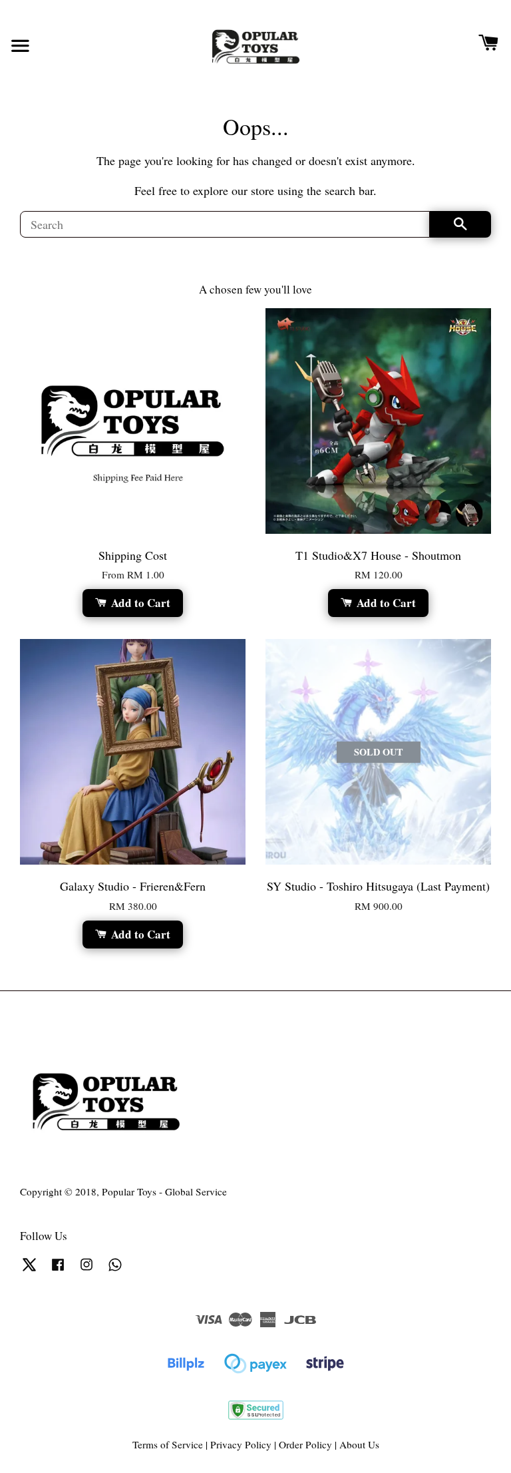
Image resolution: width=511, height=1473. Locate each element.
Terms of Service (167, 1444)
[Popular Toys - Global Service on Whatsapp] (115, 1270)
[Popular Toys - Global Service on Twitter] (29, 1270)
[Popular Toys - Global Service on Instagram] (86, 1270)
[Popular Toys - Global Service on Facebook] (58, 1270)
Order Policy (305, 1444)
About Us (359, 1444)
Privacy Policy (240, 1444)
